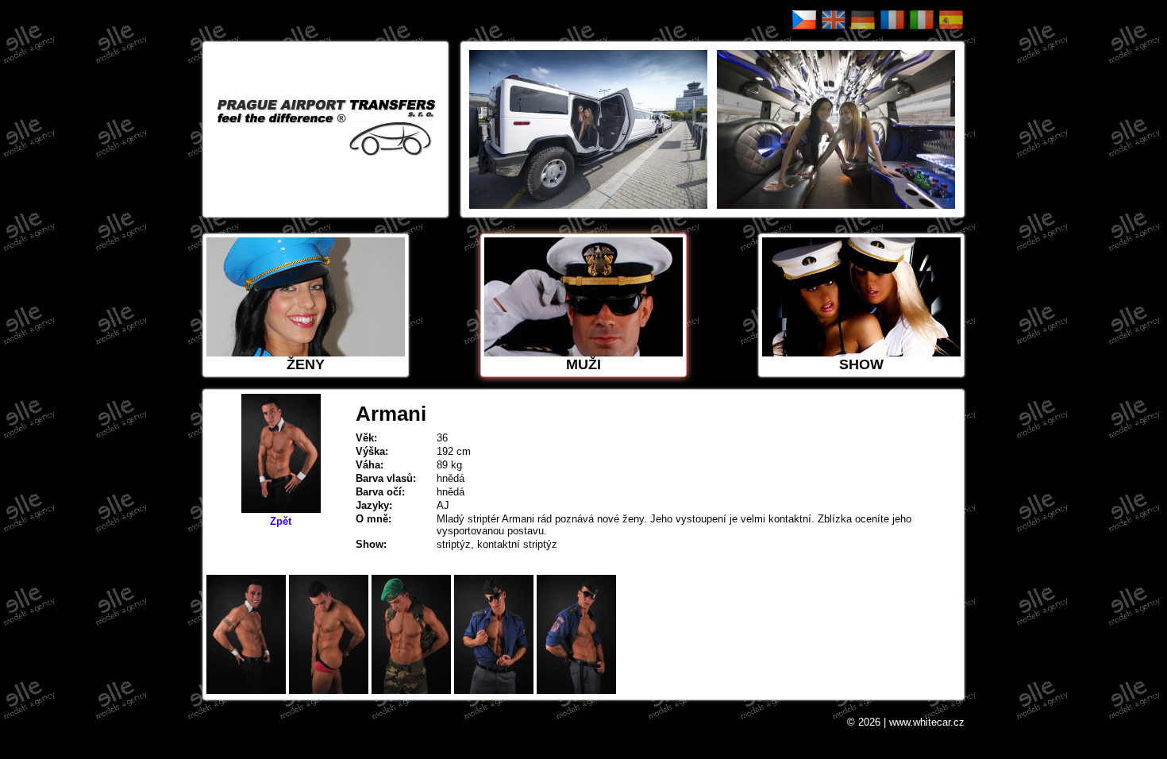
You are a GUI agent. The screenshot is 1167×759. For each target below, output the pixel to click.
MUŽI (583, 364)
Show (861, 364)
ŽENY (306, 364)
